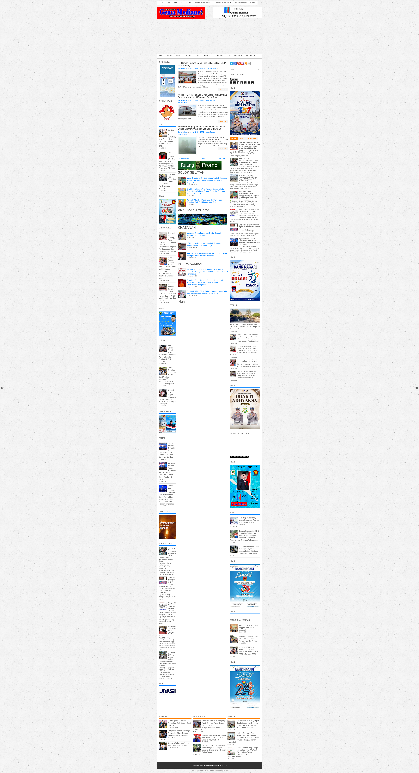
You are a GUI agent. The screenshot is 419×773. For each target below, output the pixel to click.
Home (161, 56)
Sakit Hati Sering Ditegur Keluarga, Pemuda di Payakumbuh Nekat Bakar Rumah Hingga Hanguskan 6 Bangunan (205, 282)
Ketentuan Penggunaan (204, 3)
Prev (2, 388)
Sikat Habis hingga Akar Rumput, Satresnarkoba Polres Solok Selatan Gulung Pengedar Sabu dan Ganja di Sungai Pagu (206, 191)
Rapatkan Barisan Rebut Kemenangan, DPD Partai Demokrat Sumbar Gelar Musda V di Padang (249, 241)
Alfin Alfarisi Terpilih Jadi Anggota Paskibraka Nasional (248, 628)
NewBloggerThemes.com (221, 770)
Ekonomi (179, 56)
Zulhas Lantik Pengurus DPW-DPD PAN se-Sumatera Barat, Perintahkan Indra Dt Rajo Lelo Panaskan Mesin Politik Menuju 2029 (167, 495)
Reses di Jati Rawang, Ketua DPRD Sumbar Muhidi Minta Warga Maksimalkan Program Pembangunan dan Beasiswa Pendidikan (167, 242)
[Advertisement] (209, 37)
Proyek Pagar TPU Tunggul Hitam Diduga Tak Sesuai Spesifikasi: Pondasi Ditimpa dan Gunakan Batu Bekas (245, 327)
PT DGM (224, 765)
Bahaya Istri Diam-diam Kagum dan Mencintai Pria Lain (172, 606)
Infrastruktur (252, 56)
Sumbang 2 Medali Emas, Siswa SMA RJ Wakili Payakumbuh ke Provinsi (249, 638)
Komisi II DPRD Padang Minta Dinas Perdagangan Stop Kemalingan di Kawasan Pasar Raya (202, 96)
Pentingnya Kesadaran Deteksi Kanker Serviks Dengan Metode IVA (249, 226)
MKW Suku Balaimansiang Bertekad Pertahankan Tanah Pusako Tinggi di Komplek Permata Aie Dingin (248, 161)
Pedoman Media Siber (223, 3)
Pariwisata (238, 56)
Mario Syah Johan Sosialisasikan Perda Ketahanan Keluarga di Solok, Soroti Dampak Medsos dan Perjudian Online (207, 180)
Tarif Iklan (178, 3)
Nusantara (208, 56)
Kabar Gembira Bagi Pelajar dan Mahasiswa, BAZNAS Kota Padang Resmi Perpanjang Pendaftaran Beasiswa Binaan (243, 752)
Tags (241, 138)
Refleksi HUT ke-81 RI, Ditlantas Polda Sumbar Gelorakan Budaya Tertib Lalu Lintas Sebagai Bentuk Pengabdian (207, 271)
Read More (223, 90)
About (161, 3)
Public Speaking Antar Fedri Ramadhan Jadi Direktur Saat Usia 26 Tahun (179, 723)
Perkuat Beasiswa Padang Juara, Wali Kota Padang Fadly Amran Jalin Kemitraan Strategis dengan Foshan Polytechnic (243, 737)
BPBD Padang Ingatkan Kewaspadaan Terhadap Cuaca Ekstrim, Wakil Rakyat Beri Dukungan (201, 127)
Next (417, 388)
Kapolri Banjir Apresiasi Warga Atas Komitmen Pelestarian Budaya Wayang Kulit (214, 737)
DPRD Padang (204, 100)
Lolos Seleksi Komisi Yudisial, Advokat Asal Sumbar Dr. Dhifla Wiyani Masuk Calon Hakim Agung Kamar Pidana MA (249, 145)
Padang (202, 68)
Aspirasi (219, 56)
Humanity (197, 56)
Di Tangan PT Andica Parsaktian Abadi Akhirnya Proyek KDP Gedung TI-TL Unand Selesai (248, 178)
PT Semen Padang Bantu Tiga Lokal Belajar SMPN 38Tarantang (202, 64)
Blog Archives (251, 138)
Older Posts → (222, 158)
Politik (228, 56)
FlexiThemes (200, 770)
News (188, 56)
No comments (212, 68)
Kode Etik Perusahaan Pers (245, 3)
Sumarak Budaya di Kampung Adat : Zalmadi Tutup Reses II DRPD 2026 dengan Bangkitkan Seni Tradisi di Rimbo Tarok (209, 725)
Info (169, 3)
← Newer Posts (184, 158)
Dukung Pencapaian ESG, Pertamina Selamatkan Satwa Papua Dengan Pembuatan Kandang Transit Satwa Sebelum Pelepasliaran (244, 535)
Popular (233, 138)
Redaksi (188, 3)
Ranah (169, 56)
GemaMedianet (208, 765)
